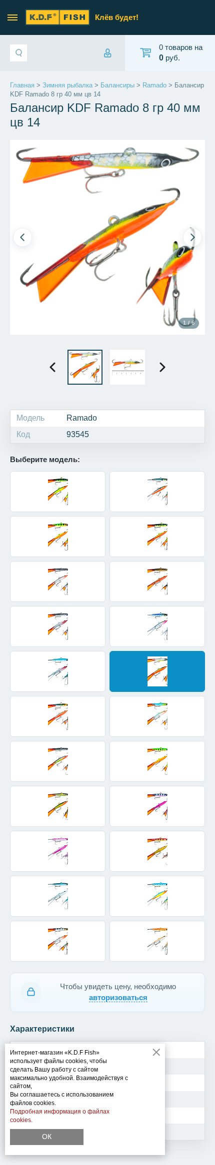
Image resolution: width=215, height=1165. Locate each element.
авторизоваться (118, 997)
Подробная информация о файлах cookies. (60, 1116)
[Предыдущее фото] (22, 237)
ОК (47, 1137)
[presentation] (52, 367)
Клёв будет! (116, 17)
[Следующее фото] (192, 237)
